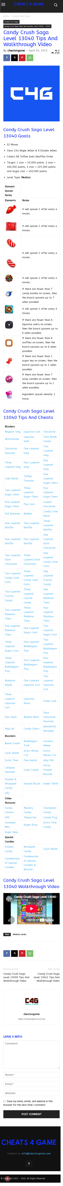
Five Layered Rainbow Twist (12, 630)
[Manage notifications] (7, 1178)
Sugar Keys (11, 832)
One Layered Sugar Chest (50, 478)
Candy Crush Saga (21, 16)
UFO (7, 793)
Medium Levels (19, 934)
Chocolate (49, 431)
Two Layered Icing (48, 451)
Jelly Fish (48, 760)
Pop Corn (29, 504)
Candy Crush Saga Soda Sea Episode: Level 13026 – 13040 (27, 26)
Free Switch (30, 760)
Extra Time (11, 760)
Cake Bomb (11, 478)
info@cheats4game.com (36, 1153)
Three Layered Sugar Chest (31, 492)
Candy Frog (50, 817)
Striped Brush (32, 783)
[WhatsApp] (30, 57)
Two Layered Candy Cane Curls (12, 578)
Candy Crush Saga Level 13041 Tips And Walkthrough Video (47, 977)
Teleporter (30, 817)
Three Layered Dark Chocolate (32, 559)
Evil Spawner (12, 513)
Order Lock (49, 701)
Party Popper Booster (48, 770)
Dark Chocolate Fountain (49, 717)
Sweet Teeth (50, 783)
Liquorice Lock (32, 431)
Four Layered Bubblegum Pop (31, 664)
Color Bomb (12, 752)
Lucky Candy (31, 769)
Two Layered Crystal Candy (12, 596)
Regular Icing (12, 431)
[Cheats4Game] (29, 1142)
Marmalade (12, 439)
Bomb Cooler (12, 743)
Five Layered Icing (48, 465)
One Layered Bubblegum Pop (31, 646)
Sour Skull (11, 716)
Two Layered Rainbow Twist (12, 614)
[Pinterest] (22, 57)
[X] (14, 57)
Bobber (28, 513)
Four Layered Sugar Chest (50, 492)
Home (6, 16)
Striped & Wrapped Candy (10, 783)
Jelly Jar (10, 728)
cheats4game (16, 50)
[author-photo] (32, 1009)
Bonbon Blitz (31, 716)
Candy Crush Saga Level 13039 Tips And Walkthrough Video (16, 977)
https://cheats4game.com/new (31, 1019)
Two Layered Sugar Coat (50, 630)
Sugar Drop (31, 824)
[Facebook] (6, 57)
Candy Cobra (31, 728)
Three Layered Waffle (48, 525)
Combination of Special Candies (12, 863)
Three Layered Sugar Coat (12, 646)
